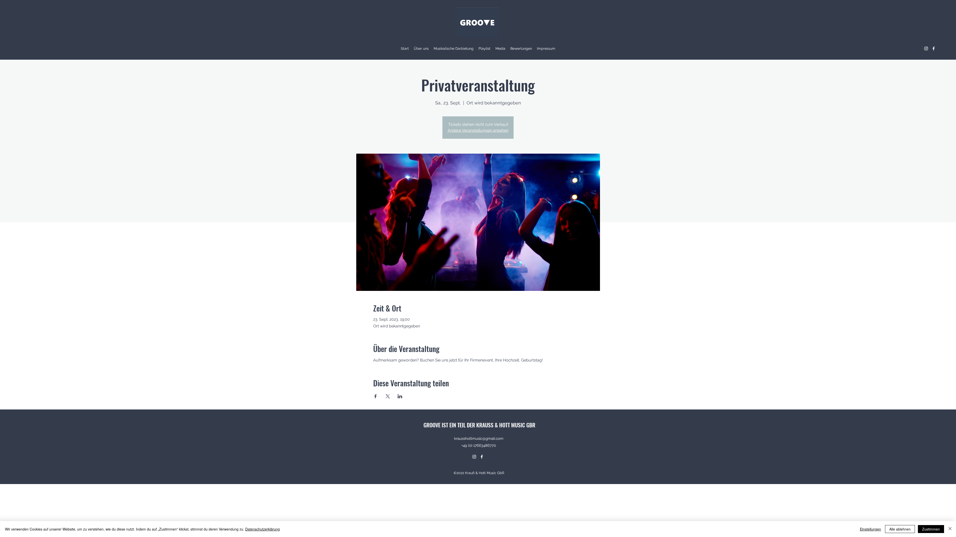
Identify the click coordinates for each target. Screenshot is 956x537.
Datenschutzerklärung (262, 529)
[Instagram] (926, 48)
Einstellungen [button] (870, 529)
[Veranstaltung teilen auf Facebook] (375, 396)
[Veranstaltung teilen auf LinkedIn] (400, 396)
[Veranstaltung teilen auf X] (387, 396)
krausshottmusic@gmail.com (478, 438)
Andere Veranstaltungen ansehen (478, 130)
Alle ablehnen (900, 529)
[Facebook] (933, 48)
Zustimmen (931, 529)
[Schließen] (950, 529)
